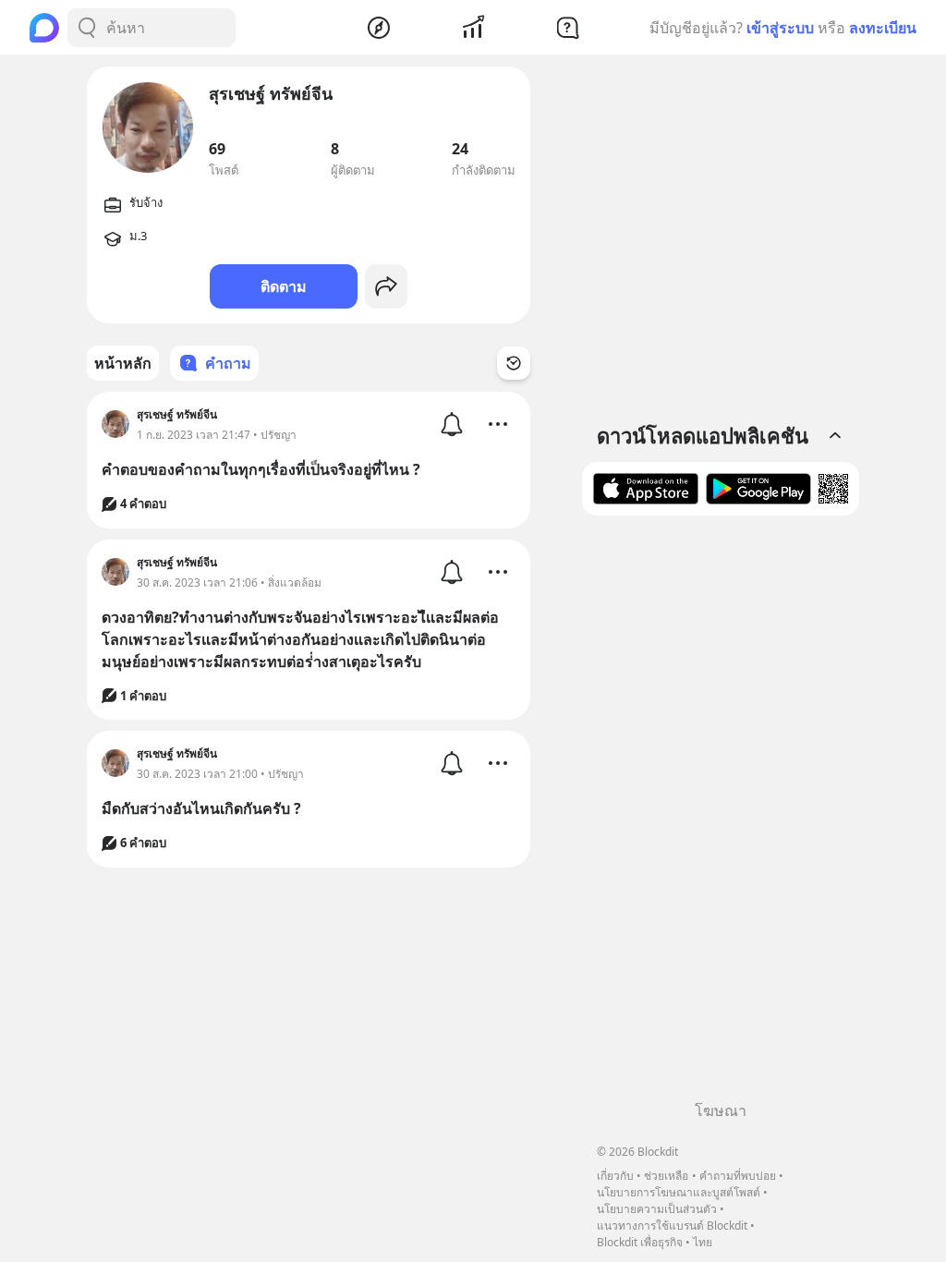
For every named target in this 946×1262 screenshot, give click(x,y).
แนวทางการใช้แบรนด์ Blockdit (672, 1225)
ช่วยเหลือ (666, 1175)
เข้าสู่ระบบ (780, 28)
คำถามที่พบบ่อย (737, 1175)
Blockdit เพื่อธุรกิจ (640, 1242)
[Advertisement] (720, 815)
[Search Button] (87, 28)
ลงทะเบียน (882, 28)
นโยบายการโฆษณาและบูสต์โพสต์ (678, 1192)
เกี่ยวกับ (615, 1175)
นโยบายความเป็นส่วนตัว (657, 1209)
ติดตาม (284, 286)
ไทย (702, 1242)
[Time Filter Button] (513, 363)
